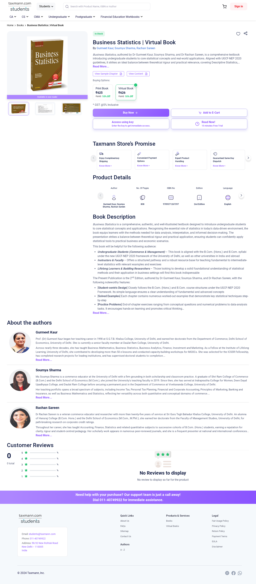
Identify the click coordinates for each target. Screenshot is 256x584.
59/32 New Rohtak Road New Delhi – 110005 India (40, 547)
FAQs (123, 526)
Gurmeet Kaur (46, 332)
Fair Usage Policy (220, 521)
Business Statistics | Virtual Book (45, 25)
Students (44, 6)
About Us (124, 521)
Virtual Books (172, 526)
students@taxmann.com (42, 534)
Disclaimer (217, 546)
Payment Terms (219, 536)
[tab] (21, 109)
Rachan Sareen (146, 48)
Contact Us (125, 536)
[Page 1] (18, 109)
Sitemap (124, 531)
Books (20, 25)
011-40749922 (38, 538)
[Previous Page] (93, 158)
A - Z (122, 549)
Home (10, 25)
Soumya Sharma (48, 370)
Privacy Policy (218, 526)
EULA (214, 541)
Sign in (238, 6)
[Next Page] (248, 158)
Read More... (101, 66)
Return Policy (218, 531)
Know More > (105, 166)
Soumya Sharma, (125, 48)
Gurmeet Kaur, (105, 48)
